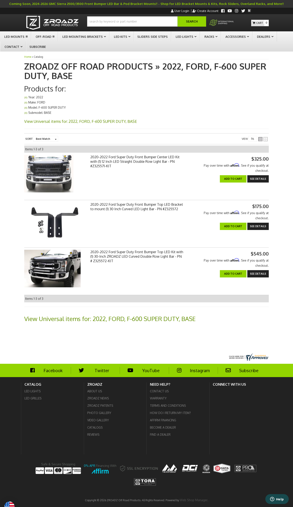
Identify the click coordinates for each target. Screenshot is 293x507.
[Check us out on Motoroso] (250, 10)
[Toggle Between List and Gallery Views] (263, 139)
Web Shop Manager (194, 500)
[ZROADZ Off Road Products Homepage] (52, 23)
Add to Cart (233, 178)
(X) (25, 97)
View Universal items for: (80, 121)
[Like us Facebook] (223, 11)
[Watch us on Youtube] (230, 11)
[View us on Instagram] (236, 11)
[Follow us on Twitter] (243, 11)
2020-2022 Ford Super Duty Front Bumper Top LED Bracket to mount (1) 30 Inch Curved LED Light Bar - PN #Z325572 (136, 206)
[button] (146, 21)
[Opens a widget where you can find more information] (277, 499)
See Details (258, 178)
